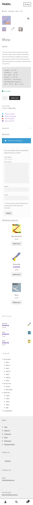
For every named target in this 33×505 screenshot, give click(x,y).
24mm (7, 401)
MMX (7, 407)
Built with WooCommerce (10, 495)
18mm (17, 11)
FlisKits (6, 4)
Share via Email (9, 121)
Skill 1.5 (8, 365)
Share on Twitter (10, 114)
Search (16, 502)
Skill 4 (7, 380)
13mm (7, 395)
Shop (5, 427)
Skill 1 (14, 108)
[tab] (16, 128)
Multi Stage (9, 389)
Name (6, 186)
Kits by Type (7, 383)
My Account (7, 441)
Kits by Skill (7, 359)
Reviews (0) (5, 128)
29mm (7, 404)
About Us (7, 430)
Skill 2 (7, 368)
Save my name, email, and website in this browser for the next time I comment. (16, 205)
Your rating (8, 157)
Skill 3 (7, 374)
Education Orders (9, 444)
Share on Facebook (10, 116)
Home (5, 11)
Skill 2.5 (8, 371)
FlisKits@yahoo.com (8, 480)
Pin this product (10, 118)
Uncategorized (8, 411)
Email (6, 195)
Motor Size (11, 11)
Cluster (8, 386)
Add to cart (14, 98)
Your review (8, 162)
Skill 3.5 (8, 377)
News (6, 437)
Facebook (8, 461)
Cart (25, 500)
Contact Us (7, 434)
